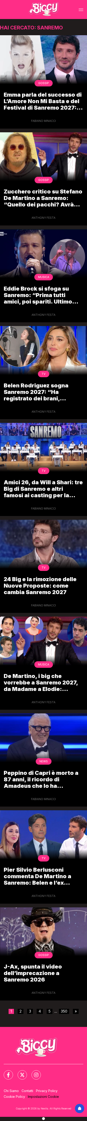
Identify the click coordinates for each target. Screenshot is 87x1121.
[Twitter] (19, 1072)
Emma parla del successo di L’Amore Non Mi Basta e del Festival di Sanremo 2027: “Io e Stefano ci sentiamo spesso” (43, 101)
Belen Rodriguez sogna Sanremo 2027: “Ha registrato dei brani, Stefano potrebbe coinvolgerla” (36, 392)
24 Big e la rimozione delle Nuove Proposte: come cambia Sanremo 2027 (40, 585)
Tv (43, 374)
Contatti (27, 1091)
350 (64, 1011)
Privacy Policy (47, 1091)
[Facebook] (5, 1072)
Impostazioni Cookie (43, 1097)
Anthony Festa (43, 217)
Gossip (43, 83)
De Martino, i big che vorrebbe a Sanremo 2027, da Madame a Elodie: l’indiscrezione (41, 682)
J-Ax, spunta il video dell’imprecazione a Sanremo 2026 (33, 973)
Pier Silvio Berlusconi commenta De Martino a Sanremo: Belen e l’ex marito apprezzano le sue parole (39, 876)
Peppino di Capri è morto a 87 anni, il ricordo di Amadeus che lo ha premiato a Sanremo (41, 779)
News (43, 761)
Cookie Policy (14, 1097)
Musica (43, 277)
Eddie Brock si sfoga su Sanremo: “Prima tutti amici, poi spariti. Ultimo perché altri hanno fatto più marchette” (42, 295)
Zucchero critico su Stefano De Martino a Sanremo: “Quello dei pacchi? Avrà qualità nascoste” (43, 198)
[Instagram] (33, 1072)
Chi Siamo (11, 1091)
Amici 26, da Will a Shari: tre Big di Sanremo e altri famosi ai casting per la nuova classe (43, 489)
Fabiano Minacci (43, 121)
